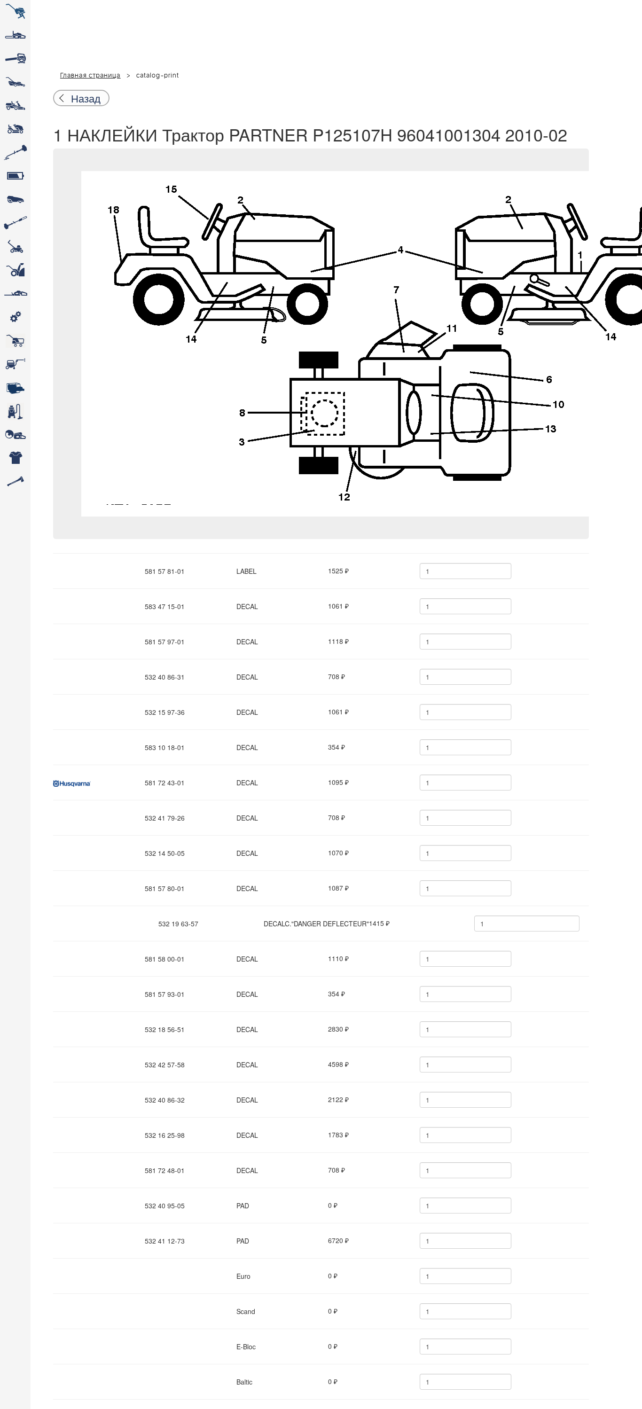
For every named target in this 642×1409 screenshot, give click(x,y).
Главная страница (90, 75)
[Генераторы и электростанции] (15, 340)
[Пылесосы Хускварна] (15, 411)
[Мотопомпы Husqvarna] (15, 387)
